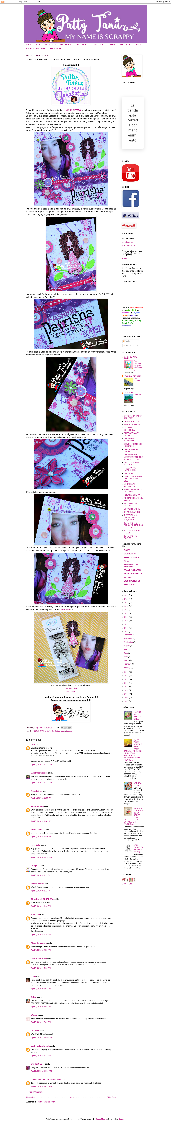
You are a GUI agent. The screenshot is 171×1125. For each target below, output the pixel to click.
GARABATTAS (73, 110)
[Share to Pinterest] (71, 728)
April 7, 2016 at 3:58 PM (41, 950)
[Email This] (62, 728)
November (128, 638)
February (128, 664)
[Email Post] (58, 727)
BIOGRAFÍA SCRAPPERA (36, 48)
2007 (126, 701)
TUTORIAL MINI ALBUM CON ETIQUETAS (130, 517)
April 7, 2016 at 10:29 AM (41, 765)
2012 (126, 683)
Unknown (35, 1031)
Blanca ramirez (37, 884)
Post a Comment (35, 1092)
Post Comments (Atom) (46, 1102)
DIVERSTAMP (130, 554)
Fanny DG (35, 914)
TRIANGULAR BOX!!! (133, 512)
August (127, 646)
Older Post (111, 1097)
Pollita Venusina (38, 830)
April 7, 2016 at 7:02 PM (41, 1022)
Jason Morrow (101, 1119)
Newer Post (31, 1097)
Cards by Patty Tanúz (130, 358)
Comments (129, 346)
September (128, 642)
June (126, 653)
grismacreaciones (39, 958)
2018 (126, 624)
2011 (126, 687)
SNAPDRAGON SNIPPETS (131, 566)
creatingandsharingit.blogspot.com (46, 1079)
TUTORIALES (139, 45)
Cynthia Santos (38, 1064)
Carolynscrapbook (39, 773)
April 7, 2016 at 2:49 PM (41, 935)
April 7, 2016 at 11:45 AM (41, 837)
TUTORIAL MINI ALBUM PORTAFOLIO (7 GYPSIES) (133, 525)
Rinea (126, 561)
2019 (126, 621)
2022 (126, 610)
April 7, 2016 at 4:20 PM (41, 968)
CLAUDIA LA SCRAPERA (42, 899)
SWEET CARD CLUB (133, 574)
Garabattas (64, 609)
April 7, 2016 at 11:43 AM (41, 821)
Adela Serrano (37, 806)
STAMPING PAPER (132, 570)
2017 (126, 628)
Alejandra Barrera (39, 943)
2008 (126, 698)
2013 (126, 679)
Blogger (122, 1119)
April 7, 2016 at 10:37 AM (41, 783)
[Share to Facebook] (69, 728)
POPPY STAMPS (131, 557)
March (126, 660)
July (126, 649)
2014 (126, 676)
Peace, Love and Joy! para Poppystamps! (138, 365)
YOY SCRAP (129, 585)
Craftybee (35, 866)
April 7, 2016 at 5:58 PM (41, 1007)
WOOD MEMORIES (132, 581)
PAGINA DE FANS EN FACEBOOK (91, 45)
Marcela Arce (36, 791)
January (127, 668)
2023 (126, 606)
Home (71, 1097)
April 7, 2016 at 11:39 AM (41, 798)
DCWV (127, 550)
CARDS (38, 45)
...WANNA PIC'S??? (132, 376)
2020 (126, 617)
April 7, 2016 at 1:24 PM (41, 906)
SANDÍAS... (138, 395)
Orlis (33, 744)
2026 (126, 595)
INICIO (28, 45)
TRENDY (128, 577)
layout (63, 731)
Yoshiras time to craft (40, 1046)
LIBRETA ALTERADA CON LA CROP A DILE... (133, 478)
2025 (126, 599)
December (128, 635)
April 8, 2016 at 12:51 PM (41, 1086)
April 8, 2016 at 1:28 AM (41, 1056)
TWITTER (112, 45)
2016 (126, 632)
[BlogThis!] (64, 728)
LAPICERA (128, 473)
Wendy (34, 1015)
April (126, 657)
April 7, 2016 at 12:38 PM (41, 857)
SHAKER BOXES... (132, 509)
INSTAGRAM (55, 48)
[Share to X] (66, 728)
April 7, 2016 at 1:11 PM (40, 875)
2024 (126, 603)
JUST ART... (129, 393)
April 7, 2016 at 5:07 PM (41, 989)
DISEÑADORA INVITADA (41, 731)
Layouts (69, 731)
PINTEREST (125, 45)
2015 (126, 672)
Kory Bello (35, 845)
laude (33, 976)
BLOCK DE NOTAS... (133, 425)
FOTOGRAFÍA (50, 45)
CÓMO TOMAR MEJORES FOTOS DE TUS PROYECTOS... (133, 457)
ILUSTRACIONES (66, 45)
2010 (126, 690)
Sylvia (33, 997)
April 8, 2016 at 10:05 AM (41, 1071)
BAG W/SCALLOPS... (133, 421)
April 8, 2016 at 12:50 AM (41, 1038)
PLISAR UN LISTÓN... (133, 495)
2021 (126, 613)
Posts (127, 341)
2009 (126, 694)
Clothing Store (127, 884)
